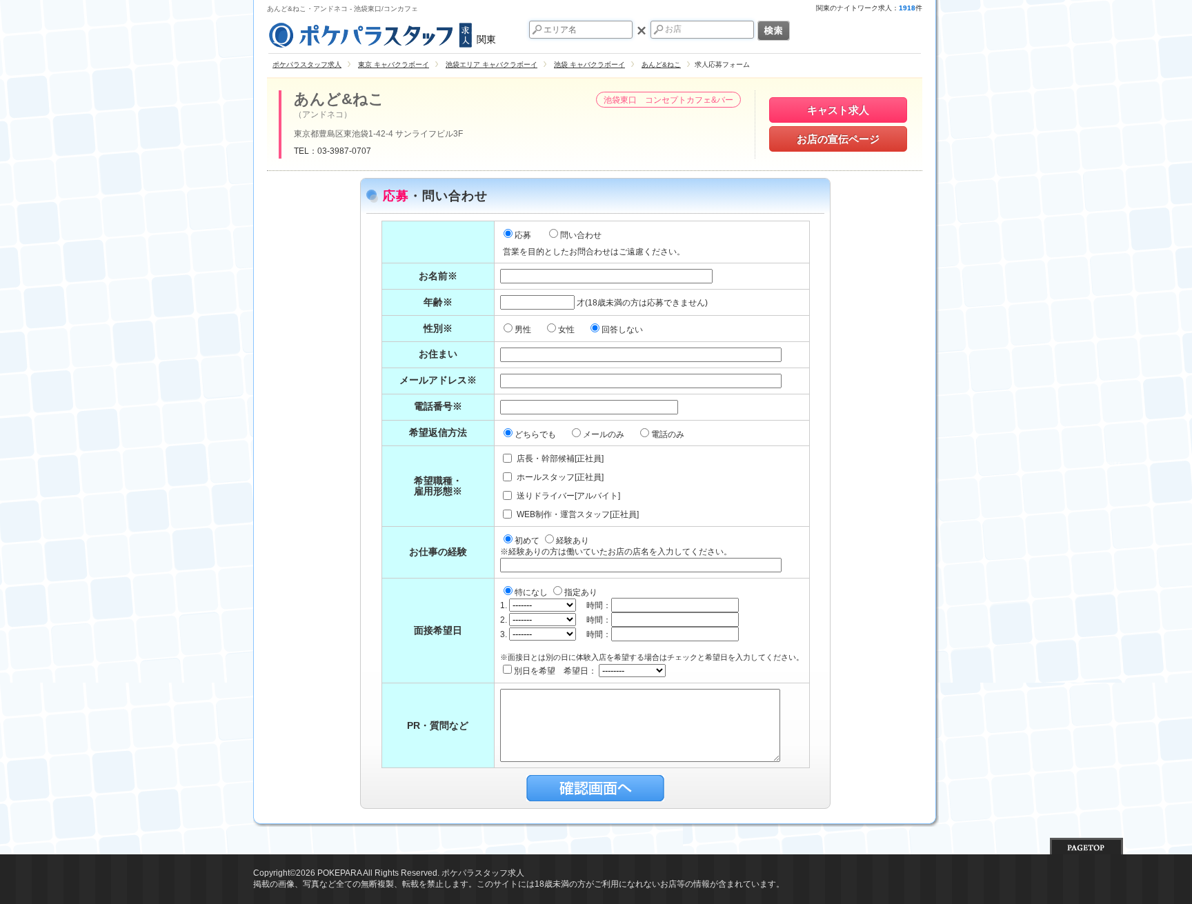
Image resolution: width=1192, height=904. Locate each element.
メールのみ (604, 434)
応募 (523, 235)
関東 (486, 39)
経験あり (572, 540)
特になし (532, 592)
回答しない (623, 329)
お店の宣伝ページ (838, 139)
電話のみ (668, 434)
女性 (567, 329)
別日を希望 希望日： (556, 671)
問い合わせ (581, 235)
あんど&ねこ (339, 99)
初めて (528, 540)
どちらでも (536, 434)
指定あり (580, 592)
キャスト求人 (838, 110)
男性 (524, 329)
